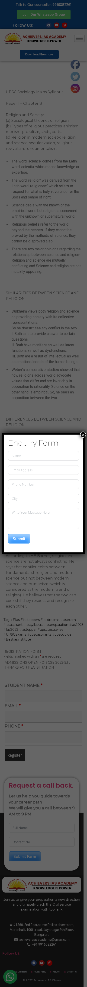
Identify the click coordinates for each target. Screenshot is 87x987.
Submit (19, 538)
